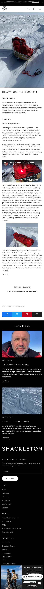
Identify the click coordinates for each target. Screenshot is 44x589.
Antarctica (7, 417)
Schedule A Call (7, 532)
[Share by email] (37, 314)
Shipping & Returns (8, 546)
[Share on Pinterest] (27, 314)
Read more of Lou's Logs (22, 287)
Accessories (6, 500)
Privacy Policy (6, 553)
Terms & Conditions (9, 564)
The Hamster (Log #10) (15, 365)
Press (4, 560)
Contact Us (6, 542)
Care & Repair (6, 557)
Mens (4, 490)
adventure (7, 360)
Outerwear (5, 493)
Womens (5, 497)
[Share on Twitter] (17, 314)
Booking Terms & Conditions (11, 529)
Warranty (5, 550)
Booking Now (6, 521)
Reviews (5, 508)
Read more (6, 381)
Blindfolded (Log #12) (15, 422)
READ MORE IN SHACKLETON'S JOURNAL (22, 291)
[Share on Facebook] (7, 314)
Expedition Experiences (10, 518)
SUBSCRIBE (32, 582)
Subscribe (10, 478)
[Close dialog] (42, 567)
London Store (6, 504)
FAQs (4, 525)
